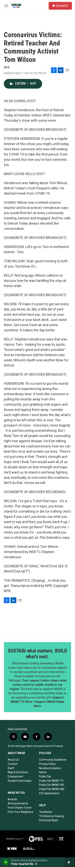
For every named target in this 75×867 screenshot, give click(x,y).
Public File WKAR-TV (51, 780)
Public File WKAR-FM (51, 784)
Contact (12, 763)
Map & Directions (18, 772)
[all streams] (70, 862)
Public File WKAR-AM (51, 789)
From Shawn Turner (20, 807)
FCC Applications (49, 793)
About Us (13, 759)
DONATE (62, 6)
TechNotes (45, 811)
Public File (45, 776)
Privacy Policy (47, 763)
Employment (15, 776)
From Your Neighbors (20, 811)
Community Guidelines (52, 759)
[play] (5, 862)
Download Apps (48, 820)
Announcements (18, 803)
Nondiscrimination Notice (50, 770)
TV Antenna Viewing (51, 816)
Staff (11, 768)
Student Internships (20, 780)
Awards (12, 799)
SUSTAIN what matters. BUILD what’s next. (37, 653)
